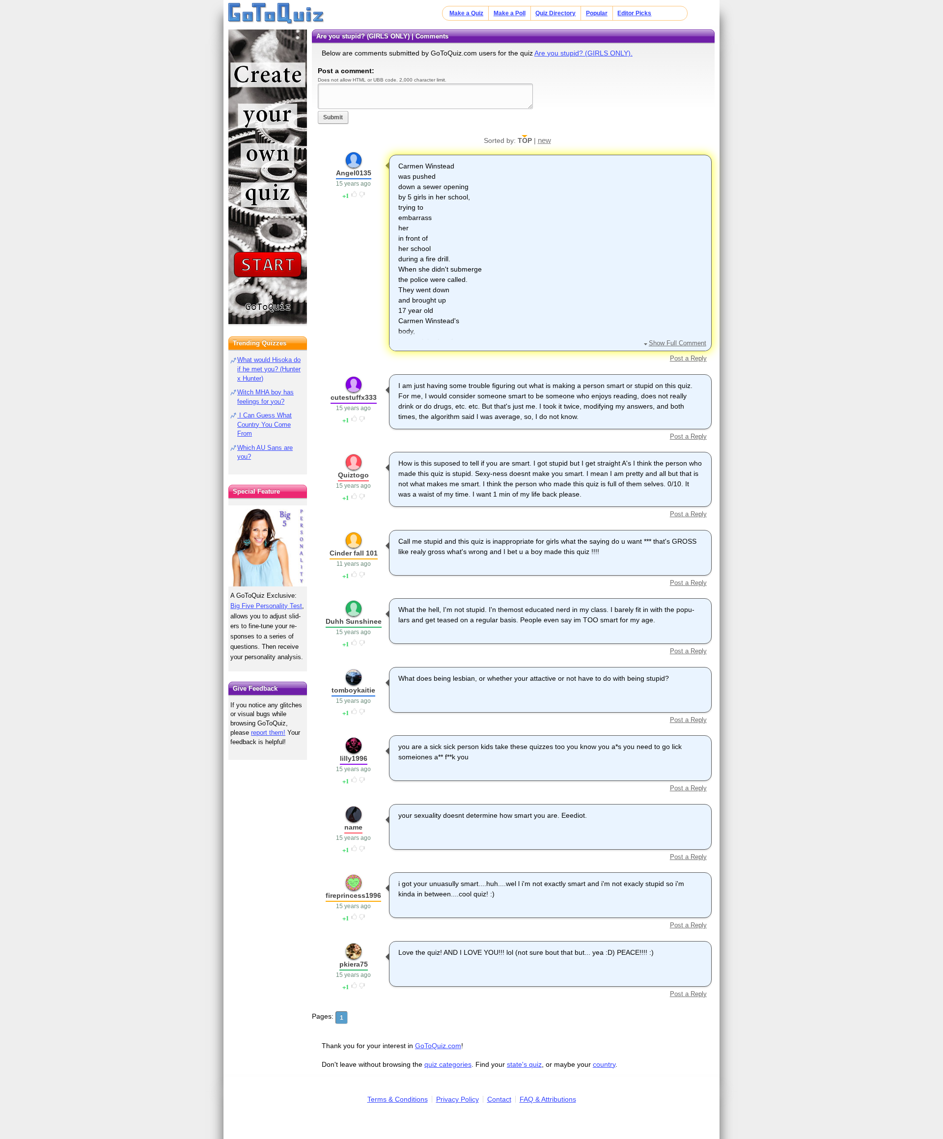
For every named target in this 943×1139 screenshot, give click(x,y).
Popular (597, 13)
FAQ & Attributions (548, 1099)
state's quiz (524, 1064)
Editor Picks (634, 13)
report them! (268, 732)
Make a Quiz (466, 13)
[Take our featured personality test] (267, 545)
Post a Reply (688, 358)
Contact (499, 1099)
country (604, 1064)
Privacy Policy (457, 1099)
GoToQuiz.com (438, 1046)
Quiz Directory (555, 13)
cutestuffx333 (354, 397)
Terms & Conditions (397, 1099)
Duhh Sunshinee (354, 621)
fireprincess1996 (353, 895)
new (544, 140)
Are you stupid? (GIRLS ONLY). (583, 53)
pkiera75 (353, 964)
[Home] (276, 14)
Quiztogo (353, 475)
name (353, 827)
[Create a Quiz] (267, 176)
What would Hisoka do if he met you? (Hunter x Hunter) (269, 369)
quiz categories (448, 1064)
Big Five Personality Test (266, 606)
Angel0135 (353, 173)
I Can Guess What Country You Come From (264, 425)
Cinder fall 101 (354, 553)
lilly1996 (353, 758)
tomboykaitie (353, 690)
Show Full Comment (677, 343)
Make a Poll (510, 13)
